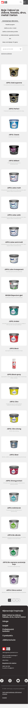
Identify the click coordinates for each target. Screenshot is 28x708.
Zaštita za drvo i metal (10, 28)
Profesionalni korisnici (8, 630)
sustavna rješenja (6, 54)
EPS (10, 38)
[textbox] (9, 49)
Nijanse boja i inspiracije (12, 611)
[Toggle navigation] (25, 2)
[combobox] (11, 49)
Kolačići (4, 698)
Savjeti (5, 625)
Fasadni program (10, 24)
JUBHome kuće (8, 640)
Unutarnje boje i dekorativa (10, 21)
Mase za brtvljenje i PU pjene (10, 42)
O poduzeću (7, 635)
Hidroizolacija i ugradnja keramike (10, 35)
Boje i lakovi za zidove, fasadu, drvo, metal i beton (14, 616)
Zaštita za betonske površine (10, 31)
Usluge (5, 621)
